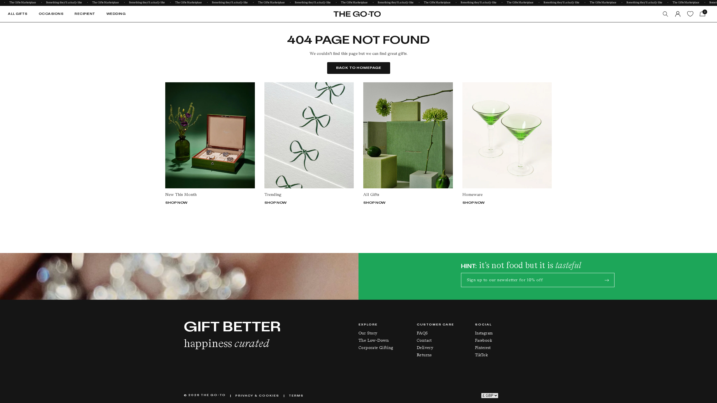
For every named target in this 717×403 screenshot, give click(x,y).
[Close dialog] (440, 141)
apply (376, 241)
